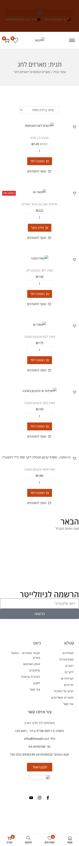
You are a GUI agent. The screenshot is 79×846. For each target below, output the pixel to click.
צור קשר (35, 689)
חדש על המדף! (64, 691)
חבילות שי (67, 678)
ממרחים (68, 653)
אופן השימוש (31, 664)
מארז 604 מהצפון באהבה (39, 469)
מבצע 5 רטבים (39, 138)
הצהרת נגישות (30, 676)
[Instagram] (39, 798)
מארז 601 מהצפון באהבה (39, 336)
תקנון (36, 683)
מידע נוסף (37, 227)
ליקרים (69, 672)
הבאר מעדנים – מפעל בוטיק (25, 655)
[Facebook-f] (48, 798)
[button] (39, 12)
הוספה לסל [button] (38, 161)
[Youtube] (31, 798)
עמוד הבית (59, 72)
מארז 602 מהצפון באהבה (39, 403)
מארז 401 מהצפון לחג (39, 270)
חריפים (69, 685)
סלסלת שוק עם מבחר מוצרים (39, 204)
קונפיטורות (66, 659)
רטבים (69, 665)
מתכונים (34, 670)
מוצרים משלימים (62, 697)
